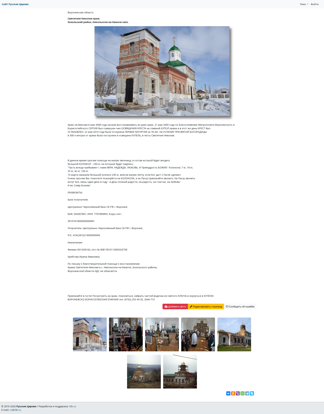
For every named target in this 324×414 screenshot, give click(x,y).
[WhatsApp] (242, 393)
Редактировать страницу (207, 306)
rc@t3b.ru (15, 409)
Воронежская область (80, 12)
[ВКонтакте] (228, 393)
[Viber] (238, 393)
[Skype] (252, 393)
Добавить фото (177, 306)
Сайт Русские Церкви (15, 4)
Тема (303, 4)
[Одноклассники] (233, 393)
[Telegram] (247, 393)
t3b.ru (72, 406)
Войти (315, 4)
